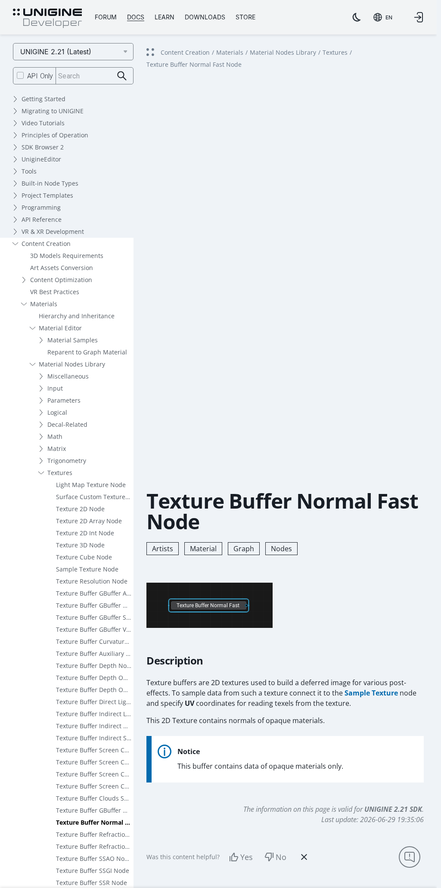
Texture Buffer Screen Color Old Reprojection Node (95, 774)
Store (245, 17)
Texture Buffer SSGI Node (92, 870)
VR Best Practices (54, 292)
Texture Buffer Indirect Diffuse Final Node (95, 726)
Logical (57, 412)
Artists (162, 548)
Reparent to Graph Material (87, 352)
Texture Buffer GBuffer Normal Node (95, 605)
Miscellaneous (68, 376)
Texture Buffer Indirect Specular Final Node (95, 738)
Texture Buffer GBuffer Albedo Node (95, 593)
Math (54, 436)
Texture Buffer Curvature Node (95, 641)
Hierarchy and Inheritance (77, 316)
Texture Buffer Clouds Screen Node (95, 798)
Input (55, 388)
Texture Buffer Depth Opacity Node (95, 678)
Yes (246, 857)
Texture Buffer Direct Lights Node (95, 702)
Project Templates (47, 195)
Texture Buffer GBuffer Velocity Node (95, 629)
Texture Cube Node (84, 557)
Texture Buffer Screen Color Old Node (95, 762)
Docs (135, 17)
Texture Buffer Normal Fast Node (95, 822)
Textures (59, 473)
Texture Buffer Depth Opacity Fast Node (95, 690)
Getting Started (43, 99)
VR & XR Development (53, 231)
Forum (106, 17)
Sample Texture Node (87, 569)
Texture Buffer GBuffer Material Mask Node (95, 810)
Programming (41, 207)
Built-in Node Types (50, 183)
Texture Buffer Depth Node (95, 665)
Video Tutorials (43, 123)
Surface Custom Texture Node (95, 497)
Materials (43, 304)
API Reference (42, 219)
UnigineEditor (41, 159)
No (281, 857)
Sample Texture (371, 693)
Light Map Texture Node (91, 485)
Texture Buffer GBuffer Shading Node (95, 617)
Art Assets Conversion (61, 268)
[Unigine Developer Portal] (47, 18)
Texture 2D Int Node (85, 533)
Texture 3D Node (80, 545)
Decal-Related (67, 424)
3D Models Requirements (66, 255)
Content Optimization (61, 280)
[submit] (122, 76)
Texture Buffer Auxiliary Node (95, 653)
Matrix (56, 448)
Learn (164, 17)
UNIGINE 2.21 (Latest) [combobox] (55, 51)
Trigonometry (66, 460)
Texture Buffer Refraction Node (95, 834)
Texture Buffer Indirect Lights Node (95, 714)
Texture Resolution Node (91, 581)
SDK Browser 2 (43, 147)
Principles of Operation (55, 135)
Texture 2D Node (80, 509)
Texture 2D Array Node (89, 521)
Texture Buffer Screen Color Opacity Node (95, 786)
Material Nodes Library (72, 364)
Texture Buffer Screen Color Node (95, 750)
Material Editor (60, 328)
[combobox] (382, 17)
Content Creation (46, 243)
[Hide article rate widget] (304, 857)
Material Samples (72, 340)
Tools (29, 171)
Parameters (64, 400)
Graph (243, 548)
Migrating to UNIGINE (53, 111)
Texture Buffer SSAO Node (94, 858)
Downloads (205, 17)
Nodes (281, 548)
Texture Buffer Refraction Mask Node (95, 846)
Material (203, 548)
